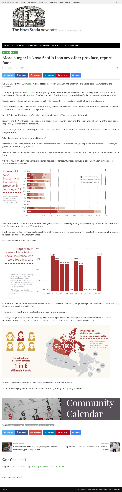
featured (6, 52)
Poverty (14, 52)
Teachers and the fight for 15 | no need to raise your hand (37, 466)
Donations (43, 2)
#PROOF (42, 425)
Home (23, 2)
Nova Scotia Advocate (98, 489)
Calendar (53, 2)
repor (30, 83)
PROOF (28, 92)
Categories (32, 2)
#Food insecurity (31, 425)
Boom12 (117, 489)
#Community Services (16, 425)
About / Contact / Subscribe (69, 2)
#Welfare (50, 425)
